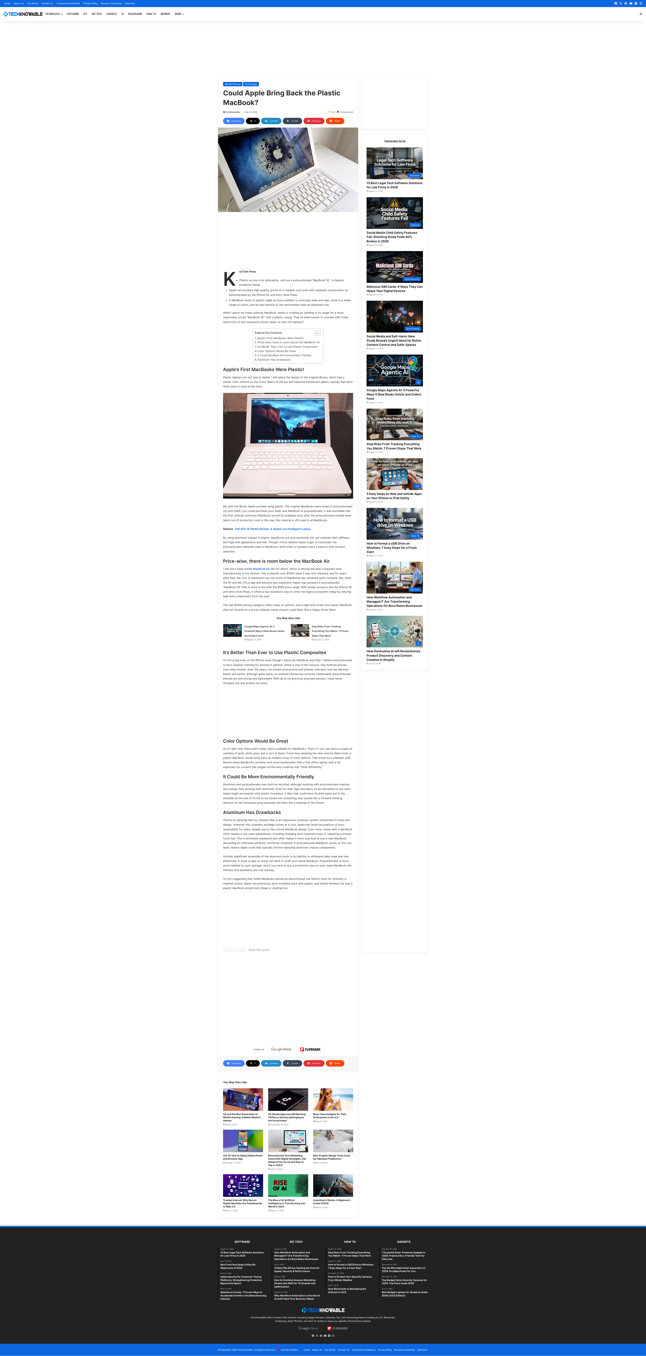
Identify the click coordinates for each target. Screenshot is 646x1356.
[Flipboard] (310, 1049)
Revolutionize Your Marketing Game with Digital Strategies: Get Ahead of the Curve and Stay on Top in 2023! (287, 1160)
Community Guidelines (68, 3)
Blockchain (135, 14)
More (178, 14)
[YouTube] (325, 1336)
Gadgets (111, 14)
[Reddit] (329, 1336)
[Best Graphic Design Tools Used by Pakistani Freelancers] (333, 1141)
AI (123, 14)
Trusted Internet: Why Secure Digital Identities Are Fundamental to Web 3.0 (242, 1203)
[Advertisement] (323, 48)
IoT (85, 14)
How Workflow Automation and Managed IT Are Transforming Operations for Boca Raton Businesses (395, 601)
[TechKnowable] (23, 14)
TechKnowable (233, 112)
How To (151, 14)
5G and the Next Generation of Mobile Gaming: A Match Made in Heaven (242, 1117)
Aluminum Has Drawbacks (274, 359)
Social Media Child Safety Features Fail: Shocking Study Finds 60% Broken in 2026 (392, 237)
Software (73, 14)
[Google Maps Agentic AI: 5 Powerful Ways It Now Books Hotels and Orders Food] (232, 630)
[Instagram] (333, 1336)
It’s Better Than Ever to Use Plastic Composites (288, 346)
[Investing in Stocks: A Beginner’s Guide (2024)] (333, 1185)
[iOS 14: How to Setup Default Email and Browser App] (243, 1141)
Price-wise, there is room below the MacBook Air (289, 342)
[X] (317, 1336)
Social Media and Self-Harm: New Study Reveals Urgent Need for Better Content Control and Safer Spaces (394, 340)
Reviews (165, 14)
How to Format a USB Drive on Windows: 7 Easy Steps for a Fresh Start (392, 548)
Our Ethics (32, 3)
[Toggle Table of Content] (316, 333)
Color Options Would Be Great (276, 351)
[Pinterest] (321, 1336)
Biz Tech (97, 14)
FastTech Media (289, 1349)
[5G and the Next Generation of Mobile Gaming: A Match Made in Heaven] (243, 1099)
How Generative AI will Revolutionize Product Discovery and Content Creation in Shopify (393, 655)
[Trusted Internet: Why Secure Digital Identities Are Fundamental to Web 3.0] (243, 1185)
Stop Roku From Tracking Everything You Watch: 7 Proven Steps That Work (330, 631)
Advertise (130, 3)
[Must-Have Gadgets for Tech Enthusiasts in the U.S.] (333, 1099)
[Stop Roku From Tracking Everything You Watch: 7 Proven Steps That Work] (300, 630)
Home (7, 3)
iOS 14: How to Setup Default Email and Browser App (242, 1157)
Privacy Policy (90, 3)
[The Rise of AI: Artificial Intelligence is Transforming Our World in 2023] (288, 1185)
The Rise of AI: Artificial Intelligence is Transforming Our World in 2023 (286, 1203)
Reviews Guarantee (111, 3)
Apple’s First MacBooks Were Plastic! (280, 338)
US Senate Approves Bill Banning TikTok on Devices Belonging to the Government (287, 1117)
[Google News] (281, 1049)
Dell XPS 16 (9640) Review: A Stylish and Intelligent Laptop (273, 529)
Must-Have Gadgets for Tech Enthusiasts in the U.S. (329, 1116)
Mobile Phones (233, 84)
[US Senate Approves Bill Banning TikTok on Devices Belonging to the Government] (288, 1099)
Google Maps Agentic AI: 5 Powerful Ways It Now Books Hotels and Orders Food (264, 631)
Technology (52, 14)
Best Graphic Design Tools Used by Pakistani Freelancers (331, 1157)
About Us (19, 3)
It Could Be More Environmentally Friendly (284, 355)
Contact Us (47, 3)
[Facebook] (313, 1336)
